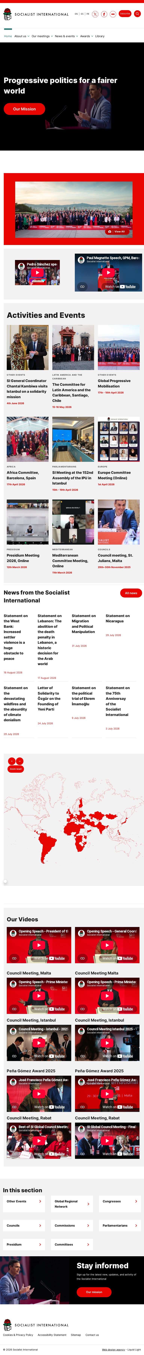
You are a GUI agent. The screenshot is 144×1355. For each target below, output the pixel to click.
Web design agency (113, 1349)
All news (131, 593)
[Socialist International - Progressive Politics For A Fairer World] (35, 14)
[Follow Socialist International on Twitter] (95, 14)
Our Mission (24, 109)
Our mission (94, 1292)
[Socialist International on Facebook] (104, 14)
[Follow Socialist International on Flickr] (113, 14)
